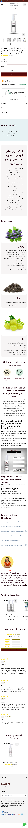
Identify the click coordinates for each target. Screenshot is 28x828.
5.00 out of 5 (17, 634)
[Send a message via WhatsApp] (24, 824)
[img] (4, 659)
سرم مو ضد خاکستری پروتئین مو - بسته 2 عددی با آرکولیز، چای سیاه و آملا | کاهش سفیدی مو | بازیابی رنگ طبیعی (11, 615)
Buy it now (14, 75)
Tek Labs (16, 99)
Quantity (3, 66)
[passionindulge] (14, 4)
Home (2, 9)
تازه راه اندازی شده (11, 9)
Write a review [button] (14, 650)
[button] (4, 55)
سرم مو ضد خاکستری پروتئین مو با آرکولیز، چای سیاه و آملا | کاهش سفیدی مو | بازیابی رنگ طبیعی (11, 761)
